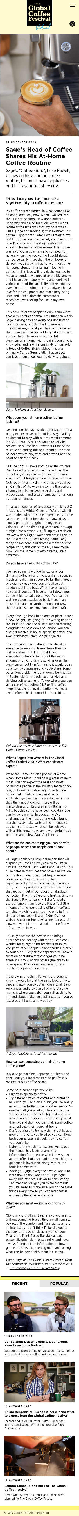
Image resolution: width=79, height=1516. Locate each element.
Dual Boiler (13, 470)
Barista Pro (56, 466)
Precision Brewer (37, 446)
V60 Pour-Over (22, 442)
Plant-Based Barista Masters (42, 1236)
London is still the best (22, 587)
